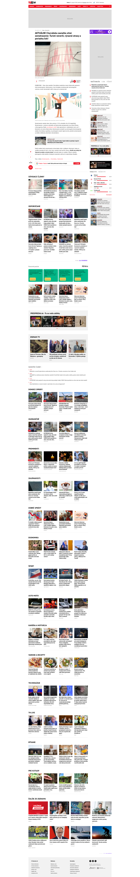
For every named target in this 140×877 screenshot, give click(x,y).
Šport (55, 6)
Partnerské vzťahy (101, 162)
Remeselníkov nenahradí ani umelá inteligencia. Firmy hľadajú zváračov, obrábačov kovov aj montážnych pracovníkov (80, 643)
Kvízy (79, 6)
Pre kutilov (33, 770)
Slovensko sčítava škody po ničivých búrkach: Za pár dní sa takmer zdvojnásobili (34, 406)
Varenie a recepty (36, 655)
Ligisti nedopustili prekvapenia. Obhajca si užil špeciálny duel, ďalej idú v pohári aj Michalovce (80, 730)
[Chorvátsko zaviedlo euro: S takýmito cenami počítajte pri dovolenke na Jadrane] (81, 184)
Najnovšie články (34, 367)
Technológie (34, 683)
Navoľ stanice (92, 194)
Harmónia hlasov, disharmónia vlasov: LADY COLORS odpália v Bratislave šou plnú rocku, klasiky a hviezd (65, 299)
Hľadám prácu (76, 647)
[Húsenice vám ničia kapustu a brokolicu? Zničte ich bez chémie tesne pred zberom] (81, 778)
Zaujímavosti (63, 6)
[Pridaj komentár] (31, 152)
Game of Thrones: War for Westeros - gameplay (38, 355)
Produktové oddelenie (74, 865)
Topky (43, 30)
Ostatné (29, 586)
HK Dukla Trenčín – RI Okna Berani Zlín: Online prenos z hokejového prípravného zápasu (65, 582)
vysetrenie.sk (46, 499)
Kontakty (72, 861)
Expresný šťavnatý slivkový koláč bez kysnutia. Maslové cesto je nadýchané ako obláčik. (35, 671)
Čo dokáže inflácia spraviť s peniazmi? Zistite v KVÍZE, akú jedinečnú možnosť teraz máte (35, 524)
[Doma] (91, 187)
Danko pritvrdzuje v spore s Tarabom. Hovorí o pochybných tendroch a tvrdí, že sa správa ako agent (65, 730)
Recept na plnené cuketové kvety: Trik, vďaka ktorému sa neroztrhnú (79, 671)
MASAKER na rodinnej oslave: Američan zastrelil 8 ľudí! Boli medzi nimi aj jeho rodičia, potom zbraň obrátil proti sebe (58, 375)
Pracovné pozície (33, 266)
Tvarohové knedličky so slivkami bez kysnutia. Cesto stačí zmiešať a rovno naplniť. (50, 671)
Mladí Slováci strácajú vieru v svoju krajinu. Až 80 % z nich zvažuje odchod (50, 554)
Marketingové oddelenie (75, 871)
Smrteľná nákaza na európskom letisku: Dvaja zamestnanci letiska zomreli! (65, 435)
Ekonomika (72, 6)
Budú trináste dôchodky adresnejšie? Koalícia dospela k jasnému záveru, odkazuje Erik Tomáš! (80, 555)
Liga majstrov (46, 586)
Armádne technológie (32, 705)
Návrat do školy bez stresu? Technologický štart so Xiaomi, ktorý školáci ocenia (80, 298)
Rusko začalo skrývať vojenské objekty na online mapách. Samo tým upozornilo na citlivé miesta (35, 700)
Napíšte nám (33, 871)
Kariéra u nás (33, 869)
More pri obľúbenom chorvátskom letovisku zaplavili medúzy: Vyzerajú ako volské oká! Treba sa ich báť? (80, 436)
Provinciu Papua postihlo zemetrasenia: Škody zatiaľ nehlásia (34, 192)
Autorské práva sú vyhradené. (95, 865)
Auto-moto (33, 595)
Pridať (77, 163)
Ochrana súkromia (34, 865)
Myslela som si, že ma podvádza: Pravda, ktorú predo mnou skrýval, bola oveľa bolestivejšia (103, 165)
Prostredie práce (47, 646)
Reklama (53, 861)
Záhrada (30, 791)
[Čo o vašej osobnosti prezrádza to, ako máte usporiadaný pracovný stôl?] (50, 633)
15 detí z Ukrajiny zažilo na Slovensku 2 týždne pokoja (77, 355)
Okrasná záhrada (62, 791)
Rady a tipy (61, 674)
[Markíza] (91, 175)
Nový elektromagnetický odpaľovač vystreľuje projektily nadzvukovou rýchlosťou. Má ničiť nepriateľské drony (50, 700)
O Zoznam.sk (34, 861)
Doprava (75, 618)
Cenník (52, 869)
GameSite (32, 358)
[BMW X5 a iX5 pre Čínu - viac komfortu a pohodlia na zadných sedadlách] (35, 603)
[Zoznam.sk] (93, 868)
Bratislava (76, 411)
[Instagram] (93, 861)
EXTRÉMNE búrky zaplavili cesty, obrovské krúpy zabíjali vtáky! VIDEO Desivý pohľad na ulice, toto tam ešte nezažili (58, 380)
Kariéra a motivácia (37, 625)
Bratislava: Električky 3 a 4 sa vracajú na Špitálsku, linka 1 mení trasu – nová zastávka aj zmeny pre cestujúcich (81, 407)
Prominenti (48, 6)
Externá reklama (54, 865)
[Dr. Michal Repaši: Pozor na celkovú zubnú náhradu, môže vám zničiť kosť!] (50, 486)
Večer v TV (101, 172)
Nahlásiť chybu (38, 168)
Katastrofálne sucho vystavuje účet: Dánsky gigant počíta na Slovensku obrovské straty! (34, 555)
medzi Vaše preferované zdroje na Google (53, 163)
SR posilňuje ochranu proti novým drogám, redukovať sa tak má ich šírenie (57, 356)
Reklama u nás (53, 864)
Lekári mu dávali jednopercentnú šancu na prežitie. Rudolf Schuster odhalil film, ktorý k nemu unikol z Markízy (50, 730)
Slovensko (61, 586)
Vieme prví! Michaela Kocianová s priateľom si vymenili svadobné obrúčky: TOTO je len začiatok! (34, 466)
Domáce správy (35, 389)
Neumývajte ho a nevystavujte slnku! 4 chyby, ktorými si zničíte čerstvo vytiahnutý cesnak (35, 787)
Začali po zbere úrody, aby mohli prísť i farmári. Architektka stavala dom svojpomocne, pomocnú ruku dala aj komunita (65, 760)
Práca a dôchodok (31, 646)
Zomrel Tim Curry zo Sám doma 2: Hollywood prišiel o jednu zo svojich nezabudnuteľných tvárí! (50, 465)
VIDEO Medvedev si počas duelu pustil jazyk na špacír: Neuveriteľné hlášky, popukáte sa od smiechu (81, 583)
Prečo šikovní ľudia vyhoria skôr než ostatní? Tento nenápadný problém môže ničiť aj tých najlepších (65, 643)
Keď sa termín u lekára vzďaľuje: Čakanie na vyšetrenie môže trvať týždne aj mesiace (50, 298)
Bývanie (32, 742)
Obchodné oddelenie (74, 867)
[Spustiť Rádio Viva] (100, 30)
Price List (52, 871)
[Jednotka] (91, 183)
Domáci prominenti (32, 471)
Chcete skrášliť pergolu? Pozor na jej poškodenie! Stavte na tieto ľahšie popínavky (65, 787)
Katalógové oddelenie (74, 869)
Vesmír (75, 705)
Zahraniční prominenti (48, 469)
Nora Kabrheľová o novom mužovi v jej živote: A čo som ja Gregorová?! (47, 384)
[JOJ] (91, 179)
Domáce (32, 6)
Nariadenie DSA (34, 873)
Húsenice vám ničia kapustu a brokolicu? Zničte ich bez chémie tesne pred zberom (80, 787)
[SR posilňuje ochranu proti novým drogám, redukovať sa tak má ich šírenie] (58, 346)
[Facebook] (90, 861)
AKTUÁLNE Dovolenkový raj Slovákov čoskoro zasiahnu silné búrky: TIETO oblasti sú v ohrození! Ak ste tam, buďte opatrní (50, 194)
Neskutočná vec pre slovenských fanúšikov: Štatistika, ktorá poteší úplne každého (34, 298)
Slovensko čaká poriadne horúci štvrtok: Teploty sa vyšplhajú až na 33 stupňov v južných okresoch (50, 407)
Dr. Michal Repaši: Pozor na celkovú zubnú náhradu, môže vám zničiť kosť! (50, 495)
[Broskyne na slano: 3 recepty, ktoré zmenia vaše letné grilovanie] (66, 663)
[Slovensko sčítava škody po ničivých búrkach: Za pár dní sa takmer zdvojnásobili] (35, 397)
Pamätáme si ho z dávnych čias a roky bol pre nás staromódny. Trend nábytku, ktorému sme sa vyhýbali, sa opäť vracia (50, 760)
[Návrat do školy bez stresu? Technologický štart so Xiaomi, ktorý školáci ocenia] (81, 516)
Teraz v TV (93, 172)
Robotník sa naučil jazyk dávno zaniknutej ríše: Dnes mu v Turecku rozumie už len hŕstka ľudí (53, 371)
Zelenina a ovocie (47, 791)
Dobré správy (34, 508)
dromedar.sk (76, 197)
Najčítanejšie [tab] (95, 82)
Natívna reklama (54, 873)
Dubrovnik (60, 159)
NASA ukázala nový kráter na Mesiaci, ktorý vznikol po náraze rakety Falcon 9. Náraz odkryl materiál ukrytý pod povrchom (81, 700)
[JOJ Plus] (91, 190)
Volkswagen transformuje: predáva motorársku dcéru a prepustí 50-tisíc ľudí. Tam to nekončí (65, 613)
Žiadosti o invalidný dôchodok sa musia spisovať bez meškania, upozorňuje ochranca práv (35, 642)
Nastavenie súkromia (35, 867)
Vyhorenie (61, 647)
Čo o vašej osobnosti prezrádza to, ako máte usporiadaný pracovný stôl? (50, 642)
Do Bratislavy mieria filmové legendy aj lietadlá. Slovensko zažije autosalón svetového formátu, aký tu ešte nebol (50, 613)
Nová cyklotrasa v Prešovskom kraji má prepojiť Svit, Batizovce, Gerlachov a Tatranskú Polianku (80, 613)
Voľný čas (100, 6)
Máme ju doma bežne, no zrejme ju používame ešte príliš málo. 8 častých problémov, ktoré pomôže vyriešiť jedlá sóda (81, 760)
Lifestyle (92, 6)
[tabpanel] (101, 98)
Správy (50, 360)
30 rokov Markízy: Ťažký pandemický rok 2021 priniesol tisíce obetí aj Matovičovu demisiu (34, 729)
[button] (74, 81)
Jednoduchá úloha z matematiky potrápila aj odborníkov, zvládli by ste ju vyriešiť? (65, 495)
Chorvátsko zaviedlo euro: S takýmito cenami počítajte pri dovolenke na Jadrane (80, 193)
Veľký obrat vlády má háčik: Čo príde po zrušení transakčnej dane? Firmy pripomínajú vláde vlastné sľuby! (66, 555)
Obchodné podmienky (55, 867)
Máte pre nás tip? (73, 873)
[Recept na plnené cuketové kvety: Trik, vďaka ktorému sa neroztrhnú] (81, 663)
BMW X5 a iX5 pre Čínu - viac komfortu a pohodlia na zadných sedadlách (34, 611)
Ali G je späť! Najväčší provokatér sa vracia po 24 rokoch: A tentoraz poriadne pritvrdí (80, 465)
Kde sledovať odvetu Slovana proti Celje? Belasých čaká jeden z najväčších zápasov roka (50, 582)
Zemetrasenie (46, 159)
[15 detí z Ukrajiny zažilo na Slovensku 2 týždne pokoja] (77, 346)
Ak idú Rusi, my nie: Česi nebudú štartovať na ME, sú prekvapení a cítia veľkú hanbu (34, 582)
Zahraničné (39, 6)
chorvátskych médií (51, 127)
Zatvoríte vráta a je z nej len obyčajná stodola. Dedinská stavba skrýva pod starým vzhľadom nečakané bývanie (34, 760)
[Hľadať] (110, 6)
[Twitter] (95, 861)
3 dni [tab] (103, 82)
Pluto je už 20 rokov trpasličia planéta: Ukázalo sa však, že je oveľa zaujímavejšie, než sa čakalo (80, 496)
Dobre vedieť (30, 302)
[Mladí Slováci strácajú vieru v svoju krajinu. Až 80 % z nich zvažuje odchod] (50, 545)
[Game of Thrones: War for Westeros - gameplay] (39, 346)
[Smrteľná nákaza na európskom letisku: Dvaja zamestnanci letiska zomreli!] (66, 427)
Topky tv (85, 6)
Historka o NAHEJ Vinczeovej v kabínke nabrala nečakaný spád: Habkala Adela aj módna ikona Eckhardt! (65, 466)
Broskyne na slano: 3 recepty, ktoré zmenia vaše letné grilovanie (64, 670)
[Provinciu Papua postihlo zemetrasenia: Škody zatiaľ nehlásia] (35, 184)
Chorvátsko (53, 159)
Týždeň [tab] (109, 82)
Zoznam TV (35, 337)
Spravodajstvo (72, 864)
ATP (75, 588)
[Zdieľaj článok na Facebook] (31, 157)
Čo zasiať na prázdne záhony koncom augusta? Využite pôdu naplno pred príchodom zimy (50, 787)
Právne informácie (34, 864)
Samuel (84, 2)
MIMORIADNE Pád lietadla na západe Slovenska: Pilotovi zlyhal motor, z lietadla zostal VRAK (66, 407)
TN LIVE (31, 712)
